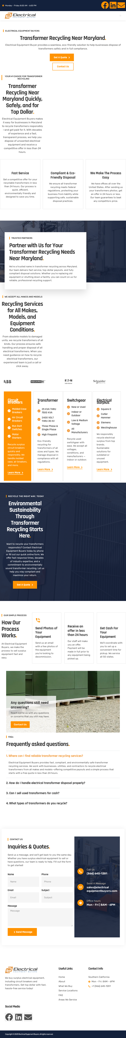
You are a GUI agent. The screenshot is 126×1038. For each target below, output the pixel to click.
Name (11, 874)
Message (12, 906)
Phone (44, 874)
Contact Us (20, 724)
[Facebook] (105, 5)
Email (11, 890)
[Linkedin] (113, 5)
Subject (45, 890)
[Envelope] (121, 5)
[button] (120, 15)
